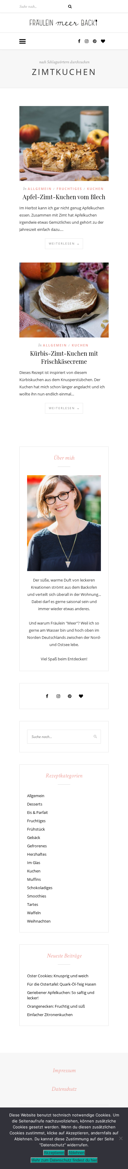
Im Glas (33, 862)
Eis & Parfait (37, 812)
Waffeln (34, 912)
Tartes (32, 904)
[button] (22, 42)
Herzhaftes (36, 854)
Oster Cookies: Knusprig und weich (57, 975)
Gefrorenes (37, 846)
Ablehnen (76, 1152)
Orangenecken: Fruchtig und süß (56, 1006)
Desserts (34, 804)
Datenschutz (64, 1090)
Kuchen (95, 188)
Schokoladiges (39, 887)
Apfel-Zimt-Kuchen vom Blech (64, 197)
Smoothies (36, 896)
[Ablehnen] (121, 1138)
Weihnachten (39, 921)
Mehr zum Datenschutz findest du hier (64, 1160)
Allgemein (40, 188)
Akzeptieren (54, 1152)
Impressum (64, 1071)
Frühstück (36, 829)
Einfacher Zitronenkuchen (50, 1014)
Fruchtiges (69, 188)
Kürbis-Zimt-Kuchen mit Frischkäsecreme (64, 357)
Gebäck (33, 837)
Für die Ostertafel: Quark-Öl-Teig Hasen (61, 984)
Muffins (34, 879)
